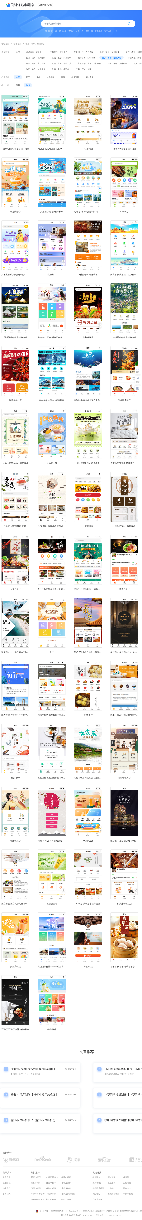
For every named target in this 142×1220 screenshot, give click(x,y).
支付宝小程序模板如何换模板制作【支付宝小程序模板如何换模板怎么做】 (34, 1069)
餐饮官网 (75, 77)
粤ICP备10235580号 (123, 1211)
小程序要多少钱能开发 (56, 1177)
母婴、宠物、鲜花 (83, 69)
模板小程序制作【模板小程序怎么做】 (34, 1094)
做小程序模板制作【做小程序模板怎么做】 (34, 1120)
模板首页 (17, 43)
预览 (15, 130)
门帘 (115, 31)
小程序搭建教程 (38, 1199)
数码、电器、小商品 (60, 69)
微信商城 (96, 1177)
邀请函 (126, 1177)
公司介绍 (7, 1177)
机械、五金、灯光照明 (61, 57)
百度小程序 (36, 1177)
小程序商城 (128, 1194)
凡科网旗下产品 (45, 5)
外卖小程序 (51, 1183)
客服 (87, 31)
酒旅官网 (89, 77)
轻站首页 (5, 43)
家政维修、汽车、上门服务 (89, 63)
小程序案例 (66, 1183)
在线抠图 (127, 1183)
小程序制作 (51, 1194)
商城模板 (112, 1177)
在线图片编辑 (98, 1188)
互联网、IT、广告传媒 (83, 52)
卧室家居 (98, 31)
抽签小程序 (36, 1183)
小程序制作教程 (68, 1194)
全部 (18, 52)
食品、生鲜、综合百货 (61, 63)
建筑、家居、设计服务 (109, 52)
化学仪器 (107, 31)
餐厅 (28, 77)
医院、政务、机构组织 (35, 57)
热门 (28, 85)
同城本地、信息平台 (34, 52)
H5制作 (111, 1188)
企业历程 (7, 1183)
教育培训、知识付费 (86, 57)
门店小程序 (36, 1188)
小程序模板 (66, 1188)
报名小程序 (51, 1199)
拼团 (77, 31)
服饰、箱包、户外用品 (117, 63)
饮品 (38, 77)
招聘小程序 (66, 1199)
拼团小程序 (66, 1177)
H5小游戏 (96, 1183)
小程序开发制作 (38, 1194)
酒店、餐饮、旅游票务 (35, 43)
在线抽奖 (112, 1183)
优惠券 (71, 31)
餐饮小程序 (51, 1188)
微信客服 (62, 31)
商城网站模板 (113, 1194)
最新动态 (7, 1194)
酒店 (63, 77)
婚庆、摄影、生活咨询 (35, 63)
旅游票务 (50, 77)
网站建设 (127, 1188)
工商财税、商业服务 (58, 52)
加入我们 (7, 1188)
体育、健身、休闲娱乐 (35, 69)
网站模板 (96, 1194)
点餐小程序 (97, 1199)
